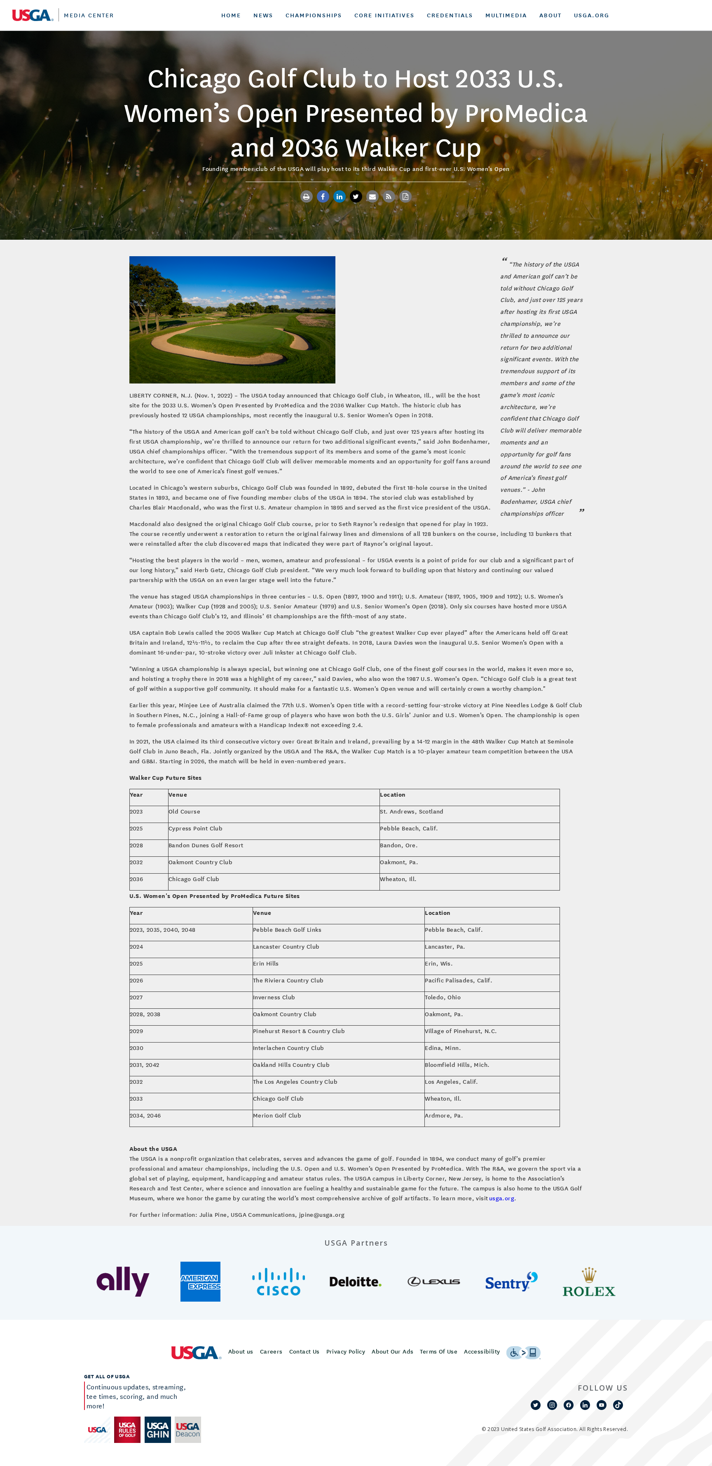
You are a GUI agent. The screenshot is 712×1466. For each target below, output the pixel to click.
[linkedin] (585, 1405)
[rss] (389, 196)
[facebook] (569, 1405)
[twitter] (536, 1405)
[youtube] (602, 1405)
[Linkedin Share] (339, 196)
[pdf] (405, 196)
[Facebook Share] (323, 196)
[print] (306, 196)
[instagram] (552, 1405)
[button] (123, 1282)
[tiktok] (618, 1405)
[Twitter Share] (356, 196)
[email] (372, 196)
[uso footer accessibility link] (523, 1352)
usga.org (501, 1198)
